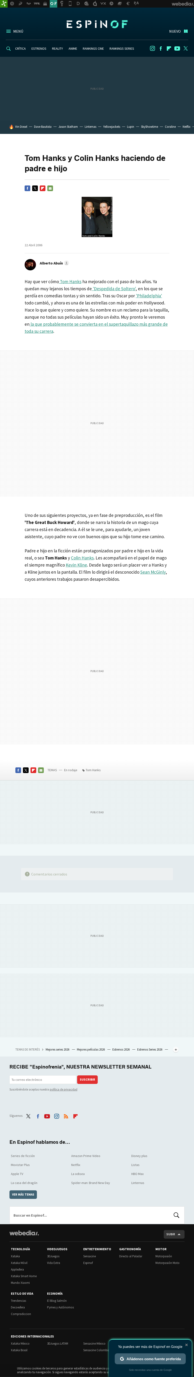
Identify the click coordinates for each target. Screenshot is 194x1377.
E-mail (50, 188)
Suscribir (87, 1080)
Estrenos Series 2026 (150, 1049)
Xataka (15, 1256)
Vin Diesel (21, 127)
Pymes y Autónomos (60, 1307)
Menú (18, 31)
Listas (135, 1165)
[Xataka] (4, 4)
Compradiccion (21, 1314)
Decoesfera (18, 1307)
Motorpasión (163, 1256)
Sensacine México (94, 1344)
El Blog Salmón (57, 1301)
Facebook (160, 48)
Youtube (177, 48)
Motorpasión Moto (167, 1263)
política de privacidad (63, 1089)
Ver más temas (23, 1194)
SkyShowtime (149, 127)
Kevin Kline (76, 565)
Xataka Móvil (19, 1263)
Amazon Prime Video (85, 1156)
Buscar (176, 1215)
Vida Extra (53, 1263)
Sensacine (89, 1256)
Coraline (170, 127)
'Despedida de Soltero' (114, 288)
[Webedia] (24, 1233)
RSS (66, 1115)
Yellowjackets (111, 127)
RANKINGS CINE (93, 48)
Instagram (152, 48)
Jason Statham (68, 127)
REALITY (57, 48)
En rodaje (70, 770)
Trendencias (18, 1301)
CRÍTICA (20, 48)
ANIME (73, 48)
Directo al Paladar (130, 1256)
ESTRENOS (38, 48)
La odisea (78, 1174)
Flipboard (169, 48)
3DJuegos (53, 1256)
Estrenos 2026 (121, 1049)
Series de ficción (23, 1156)
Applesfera (17, 1269)
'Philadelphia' (149, 296)
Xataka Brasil (19, 1350)
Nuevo (175, 31)
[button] (53, 263)
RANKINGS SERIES (122, 48)
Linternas (90, 127)
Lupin (130, 127)
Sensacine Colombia (96, 1350)
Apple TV (17, 1174)
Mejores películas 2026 (91, 1049)
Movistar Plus (20, 1165)
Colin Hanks (82, 558)
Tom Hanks (70, 281)
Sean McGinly (153, 572)
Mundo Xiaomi (20, 1283)
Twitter (185, 48)
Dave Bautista (43, 127)
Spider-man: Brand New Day (90, 1183)
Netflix (186, 127)
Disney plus (139, 1156)
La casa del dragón (24, 1183)
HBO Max (137, 1174)
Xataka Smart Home (24, 1276)
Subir (170, 1234)
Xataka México (20, 1344)
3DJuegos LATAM (57, 1344)
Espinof (97, 24)
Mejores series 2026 (58, 1049)
